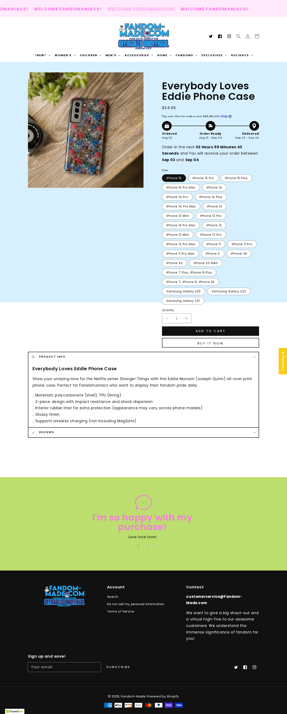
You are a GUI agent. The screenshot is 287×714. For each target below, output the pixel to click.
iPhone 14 (214, 187)
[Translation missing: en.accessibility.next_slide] (137, 131)
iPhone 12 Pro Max (180, 244)
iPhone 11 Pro (242, 244)
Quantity (168, 310)
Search (112, 597)
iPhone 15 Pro (203, 178)
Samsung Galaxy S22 (229, 291)
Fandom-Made (133, 696)
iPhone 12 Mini (177, 235)
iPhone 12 (214, 225)
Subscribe (118, 667)
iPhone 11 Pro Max (180, 253)
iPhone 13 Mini (177, 216)
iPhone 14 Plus (210, 197)
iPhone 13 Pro (211, 216)
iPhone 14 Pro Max (181, 206)
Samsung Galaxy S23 (183, 291)
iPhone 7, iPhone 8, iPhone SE (190, 282)
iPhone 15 (174, 178)
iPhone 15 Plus (236, 178)
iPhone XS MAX (206, 263)
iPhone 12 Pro (211, 235)
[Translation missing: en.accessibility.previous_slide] (33, 131)
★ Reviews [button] (283, 361)
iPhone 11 (214, 244)
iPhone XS (174, 263)
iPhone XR (239, 253)
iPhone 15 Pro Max (180, 187)
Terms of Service (120, 611)
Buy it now (210, 343)
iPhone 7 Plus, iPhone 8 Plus (189, 272)
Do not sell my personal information (135, 604)
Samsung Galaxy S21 (183, 301)
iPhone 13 (214, 206)
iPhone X (213, 253)
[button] (238, 36)
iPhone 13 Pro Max (180, 225)
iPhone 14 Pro (177, 197)
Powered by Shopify (163, 696)
